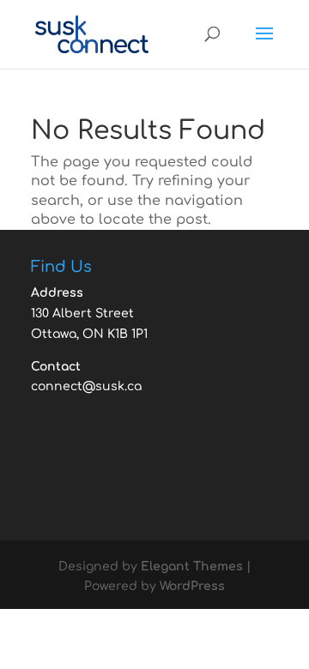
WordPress (192, 586)
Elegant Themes (192, 566)
